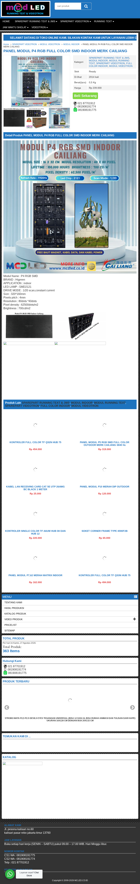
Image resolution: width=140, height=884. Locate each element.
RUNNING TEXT (103, 21)
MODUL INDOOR (71, 44)
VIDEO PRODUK (13, 619)
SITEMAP (9, 630)
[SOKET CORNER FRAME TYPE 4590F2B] (104, 525)
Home (6, 44)
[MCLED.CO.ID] (25, 15)
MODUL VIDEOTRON (50, 44)
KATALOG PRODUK (15, 613)
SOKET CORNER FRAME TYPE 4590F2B (105, 531)
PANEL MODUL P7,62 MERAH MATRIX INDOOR (35, 575)
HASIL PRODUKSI (14, 608)
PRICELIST (10, 625)
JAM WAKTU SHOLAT (14, 27)
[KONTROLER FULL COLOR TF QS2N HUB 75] (35, 437)
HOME (6, 21)
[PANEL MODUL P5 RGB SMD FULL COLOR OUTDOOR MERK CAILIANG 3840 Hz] (104, 437)
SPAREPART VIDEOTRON (74, 21)
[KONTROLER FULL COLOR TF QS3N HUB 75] (104, 570)
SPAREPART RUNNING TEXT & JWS (35, 21)
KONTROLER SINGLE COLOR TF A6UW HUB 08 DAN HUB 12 (35, 532)
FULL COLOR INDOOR (55, 405)
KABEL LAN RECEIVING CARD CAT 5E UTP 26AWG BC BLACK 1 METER (35, 488)
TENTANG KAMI (13, 602)
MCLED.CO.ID (81, 880)
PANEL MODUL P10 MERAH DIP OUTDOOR (104, 486)
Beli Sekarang (85, 96)
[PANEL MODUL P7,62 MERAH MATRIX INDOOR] (35, 570)
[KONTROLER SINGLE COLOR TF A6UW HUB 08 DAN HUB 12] (35, 525)
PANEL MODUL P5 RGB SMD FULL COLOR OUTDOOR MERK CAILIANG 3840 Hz (104, 443)
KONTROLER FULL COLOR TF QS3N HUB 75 (104, 575)
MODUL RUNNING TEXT (109, 402)
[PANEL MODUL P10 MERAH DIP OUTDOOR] (104, 481)
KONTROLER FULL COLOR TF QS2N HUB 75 (35, 442)
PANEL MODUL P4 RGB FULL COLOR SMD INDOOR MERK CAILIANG (65, 51)
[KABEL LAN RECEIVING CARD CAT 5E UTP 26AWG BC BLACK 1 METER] (35, 481)
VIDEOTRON (39, 27)
